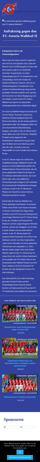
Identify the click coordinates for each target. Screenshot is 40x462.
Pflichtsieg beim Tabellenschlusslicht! (20, 397)
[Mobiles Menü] (37, 5)
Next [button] (33, 430)
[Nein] (37, 451)
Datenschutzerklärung (20, 457)
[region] (20, 431)
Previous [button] (6, 430)
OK (20, 452)
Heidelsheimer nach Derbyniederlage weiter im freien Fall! (20, 328)
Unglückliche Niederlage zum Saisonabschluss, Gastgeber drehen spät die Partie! (20, 363)
